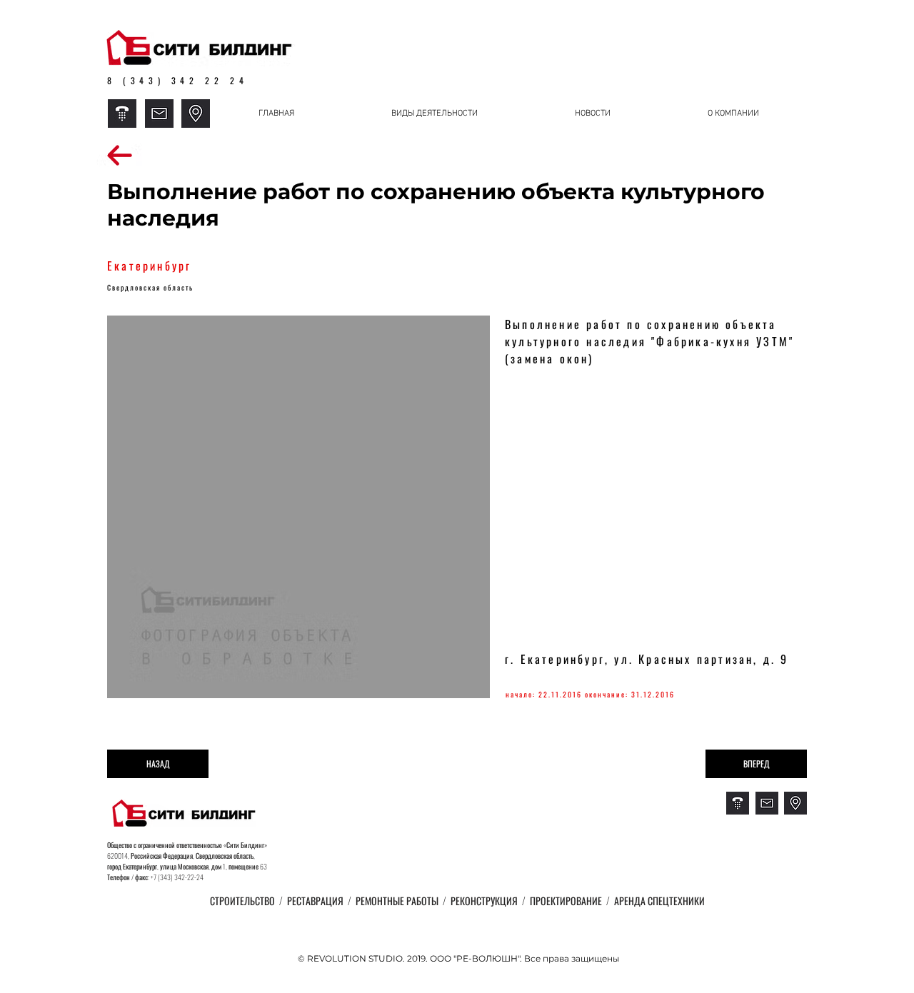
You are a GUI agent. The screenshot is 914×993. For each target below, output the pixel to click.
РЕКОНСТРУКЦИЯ (484, 900)
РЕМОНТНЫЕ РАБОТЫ (394, 900)
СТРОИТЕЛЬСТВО (244, 900)
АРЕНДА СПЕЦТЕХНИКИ (659, 900)
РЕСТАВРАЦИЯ (316, 900)
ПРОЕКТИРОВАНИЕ (565, 900)
